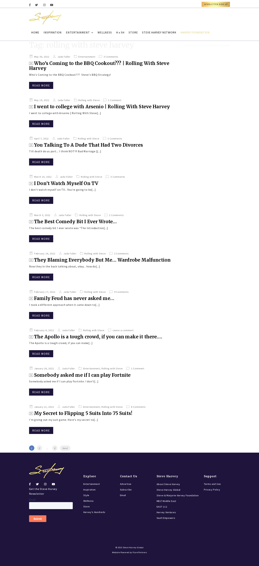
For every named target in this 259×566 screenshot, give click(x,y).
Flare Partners (140, 552)
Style (86, 495)
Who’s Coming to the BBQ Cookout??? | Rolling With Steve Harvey (99, 65)
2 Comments (114, 138)
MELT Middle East (166, 501)
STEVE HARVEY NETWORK (159, 32)
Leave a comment (123, 330)
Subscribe (126, 489)
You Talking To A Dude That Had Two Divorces (88, 145)
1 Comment (114, 100)
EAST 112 (162, 506)
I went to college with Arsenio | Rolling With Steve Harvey (102, 107)
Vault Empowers (166, 518)
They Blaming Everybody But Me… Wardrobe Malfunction (102, 260)
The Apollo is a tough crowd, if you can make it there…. (98, 337)
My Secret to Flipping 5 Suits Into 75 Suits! (83, 413)
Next (65, 448)
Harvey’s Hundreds (94, 512)
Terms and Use (212, 484)
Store (86, 506)
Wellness (88, 500)
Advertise (125, 484)
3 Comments (111, 56)
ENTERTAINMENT (78, 32)
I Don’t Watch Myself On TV (66, 183)
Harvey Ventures (166, 512)
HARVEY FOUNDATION (195, 32)
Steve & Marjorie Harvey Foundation (178, 495)
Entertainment (86, 56)
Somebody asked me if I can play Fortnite (82, 375)
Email (123, 495)
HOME (35, 32)
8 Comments (138, 406)
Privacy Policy (212, 489)
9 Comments (121, 291)
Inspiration (89, 489)
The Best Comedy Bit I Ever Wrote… (75, 221)
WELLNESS (105, 32)
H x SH (120, 32)
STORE (133, 32)
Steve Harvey (167, 476)
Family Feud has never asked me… (74, 298)
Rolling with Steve (89, 100)
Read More (41, 85)
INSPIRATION (53, 32)
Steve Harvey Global (168, 489)
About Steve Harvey (168, 484)
